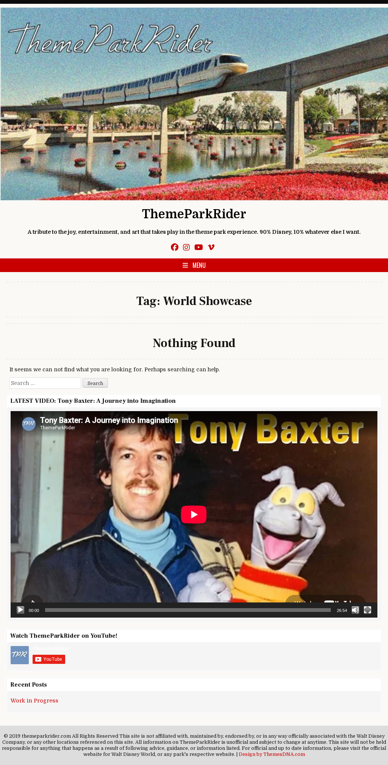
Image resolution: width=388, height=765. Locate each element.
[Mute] (355, 610)
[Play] (20, 610)
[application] (194, 514)
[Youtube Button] (198, 248)
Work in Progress (34, 701)
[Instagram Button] (186, 248)
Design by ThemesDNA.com (272, 754)
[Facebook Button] (174, 248)
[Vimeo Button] (211, 248)
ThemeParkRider (194, 214)
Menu (199, 265)
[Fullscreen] (367, 610)
